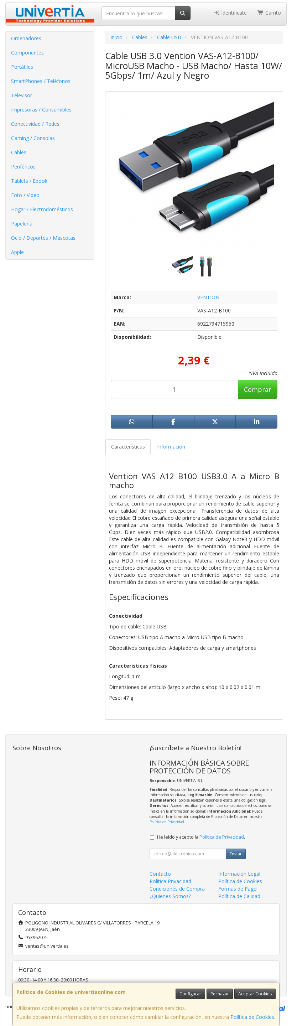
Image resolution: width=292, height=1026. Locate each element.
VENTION (208, 297)
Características (128, 446)
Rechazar (219, 994)
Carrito (272, 12)
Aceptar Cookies (255, 994)
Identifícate (233, 12)
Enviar (236, 854)
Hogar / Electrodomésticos (42, 209)
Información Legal (239, 873)
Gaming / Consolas (33, 138)
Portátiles (22, 66)
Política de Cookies (252, 1017)
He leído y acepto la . (201, 837)
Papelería (21, 223)
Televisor (21, 95)
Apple (17, 252)
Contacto (160, 873)
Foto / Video (25, 195)
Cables (18, 152)
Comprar (257, 389)
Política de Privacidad (167, 821)
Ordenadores (26, 38)
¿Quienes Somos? (170, 896)
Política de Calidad (239, 896)
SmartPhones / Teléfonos (41, 81)
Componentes (27, 52)
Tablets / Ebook (29, 180)
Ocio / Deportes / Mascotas (43, 237)
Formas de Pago (237, 888)
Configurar (190, 994)
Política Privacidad (170, 881)
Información (171, 446)
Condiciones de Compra (177, 888)
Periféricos (23, 166)
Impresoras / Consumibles (41, 109)
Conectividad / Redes (35, 123)
